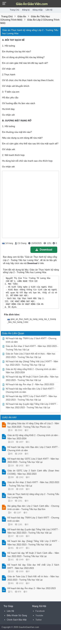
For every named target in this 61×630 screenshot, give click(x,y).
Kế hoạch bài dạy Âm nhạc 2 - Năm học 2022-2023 (30, 384)
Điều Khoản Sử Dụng (17, 615)
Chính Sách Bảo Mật (17, 619)
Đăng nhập (38, 10)
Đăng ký (26, 10)
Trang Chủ (14, 10)
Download (46, 249)
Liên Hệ (10, 611)
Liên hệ (49, 10)
